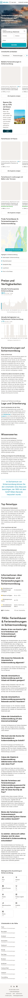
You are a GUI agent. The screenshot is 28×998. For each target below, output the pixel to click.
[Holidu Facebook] (17, 986)
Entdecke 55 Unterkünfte (14, 250)
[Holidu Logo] (4, 2)
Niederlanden (7, 414)
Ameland (3, 416)
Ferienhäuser (6, 55)
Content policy (8, 995)
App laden (13, 2)
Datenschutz (19, 993)
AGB (14, 993)
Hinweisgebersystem (18, 995)
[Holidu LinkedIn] (14, 986)
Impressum (8, 993)
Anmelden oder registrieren (7, 131)
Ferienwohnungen (18, 55)
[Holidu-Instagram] (11, 986)
